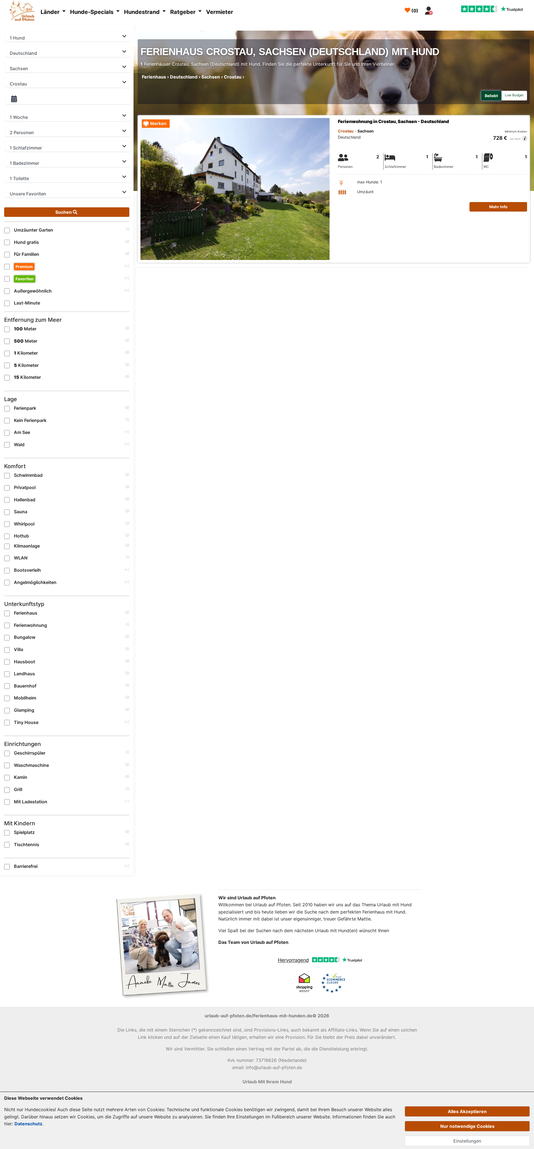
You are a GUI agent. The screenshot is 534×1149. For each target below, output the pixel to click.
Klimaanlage (27, 546)
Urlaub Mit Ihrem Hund (267, 1081)
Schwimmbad (28, 475)
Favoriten (25, 278)
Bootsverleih (27, 570)
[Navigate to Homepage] (23, 11)
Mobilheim (25, 698)
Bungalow (24, 637)
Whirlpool (24, 524)
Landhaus (24, 673)
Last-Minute (27, 303)
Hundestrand (142, 12)
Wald (19, 444)
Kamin (20, 777)
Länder (51, 12)
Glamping (24, 710)
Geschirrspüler (29, 753)
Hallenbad (24, 499)
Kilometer (26, 353)
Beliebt (491, 95)
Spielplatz (24, 832)
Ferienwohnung (30, 625)
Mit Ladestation (30, 801)
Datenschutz (28, 1123)
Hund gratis (26, 242)
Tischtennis (26, 844)
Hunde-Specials (92, 12)
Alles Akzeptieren (467, 1111)
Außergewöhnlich (33, 291)
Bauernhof (25, 686)
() (414, 10)
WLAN (21, 558)
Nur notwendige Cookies (467, 1126)
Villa (18, 649)
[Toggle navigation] (442, 9)
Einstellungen (467, 1141)
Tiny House (26, 722)
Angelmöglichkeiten (35, 582)
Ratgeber (183, 12)
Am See (22, 432)
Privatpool (25, 487)
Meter (25, 329)
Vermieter (219, 12)
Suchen (64, 212)
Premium (24, 266)
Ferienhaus (25, 613)
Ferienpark (25, 408)
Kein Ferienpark (30, 420)
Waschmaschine (31, 765)
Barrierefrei (26, 866)
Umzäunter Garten (33, 230)
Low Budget (514, 95)
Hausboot (24, 661)
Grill (18, 789)
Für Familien (26, 254)
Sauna (20, 511)
